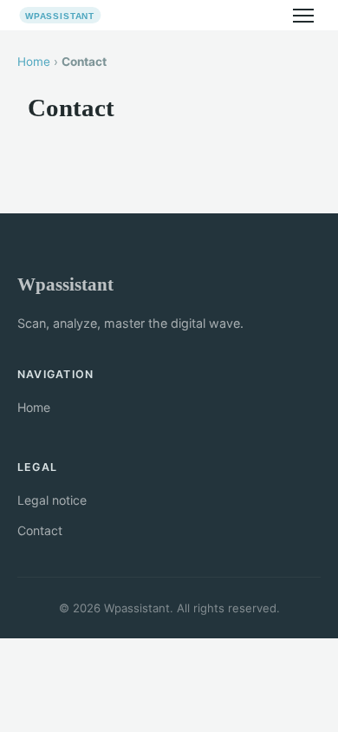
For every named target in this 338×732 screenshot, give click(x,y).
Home (33, 62)
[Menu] (303, 15)
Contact (39, 530)
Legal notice (52, 500)
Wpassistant (65, 284)
